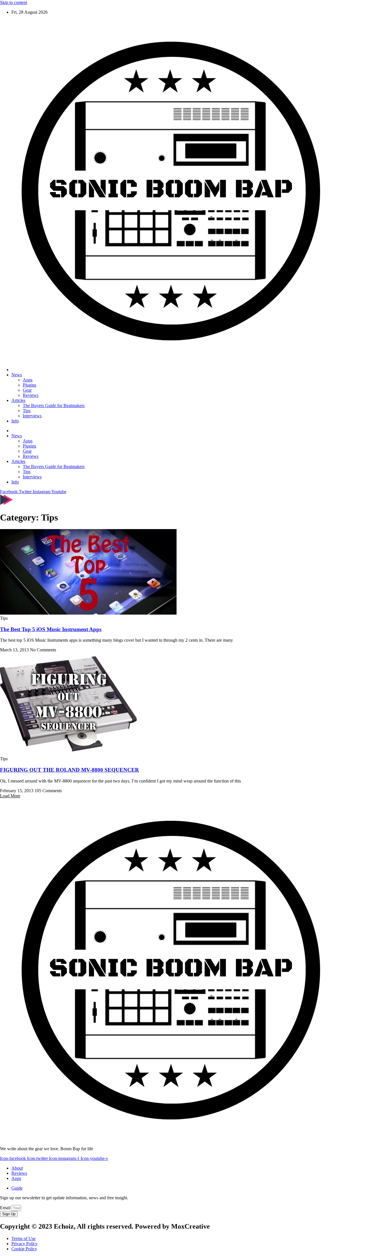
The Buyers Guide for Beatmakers (54, 405)
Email (6, 1207)
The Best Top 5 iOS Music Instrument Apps (50, 629)
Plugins (29, 385)
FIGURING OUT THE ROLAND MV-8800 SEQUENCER (69, 770)
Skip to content (13, 2)
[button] (10, 795)
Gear (27, 390)
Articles (18, 400)
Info (15, 420)
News (16, 374)
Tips (26, 410)
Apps (27, 379)
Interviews (32, 415)
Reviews (30, 395)
